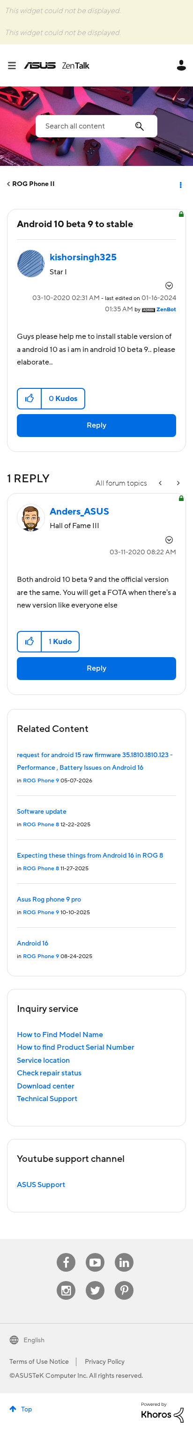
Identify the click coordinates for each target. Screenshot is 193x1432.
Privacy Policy (105, 1362)
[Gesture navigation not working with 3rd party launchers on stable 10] (161, 483)
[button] (30, 398)
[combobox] (96, 126)
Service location (43, 1060)
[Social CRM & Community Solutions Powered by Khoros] (162, 1412)
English (34, 1340)
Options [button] (180, 184)
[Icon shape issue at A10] (177, 483)
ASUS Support (41, 1184)
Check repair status (49, 1073)
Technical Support (47, 1098)
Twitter (95, 1281)
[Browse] (15, 65)
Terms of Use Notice (39, 1362)
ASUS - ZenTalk (56, 65)
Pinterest (124, 1281)
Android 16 (32, 943)
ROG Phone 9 (41, 780)
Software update (42, 812)
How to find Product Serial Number (75, 1047)
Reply (96, 425)
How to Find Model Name (60, 1034)
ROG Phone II (33, 184)
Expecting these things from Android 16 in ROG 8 (90, 856)
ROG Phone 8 (41, 824)
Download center (45, 1086)
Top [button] (26, 1409)
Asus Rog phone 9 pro (49, 899)
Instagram (66, 1281)
